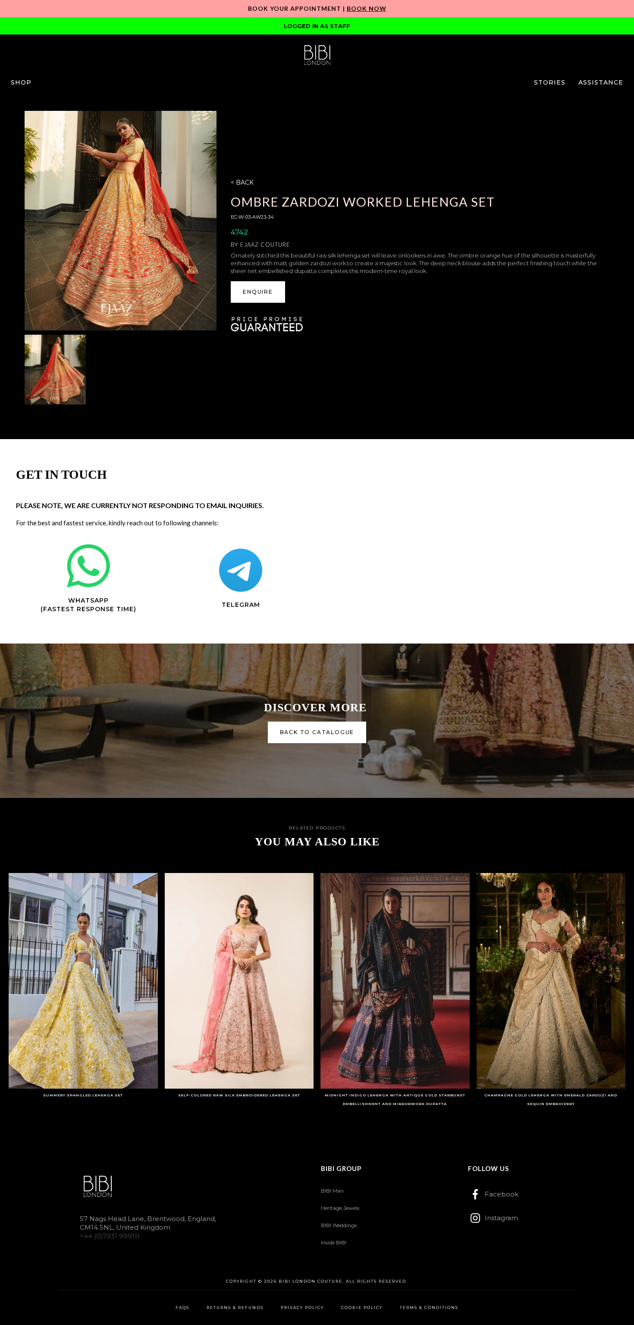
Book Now (366, 8)
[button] (21, 82)
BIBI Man (332, 1190)
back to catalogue (317, 732)
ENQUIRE (258, 292)
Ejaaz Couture (265, 244)
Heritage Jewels (340, 1208)
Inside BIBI (333, 1242)
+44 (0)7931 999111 (110, 1236)
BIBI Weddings (339, 1225)
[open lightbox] (121, 220)
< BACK (242, 182)
